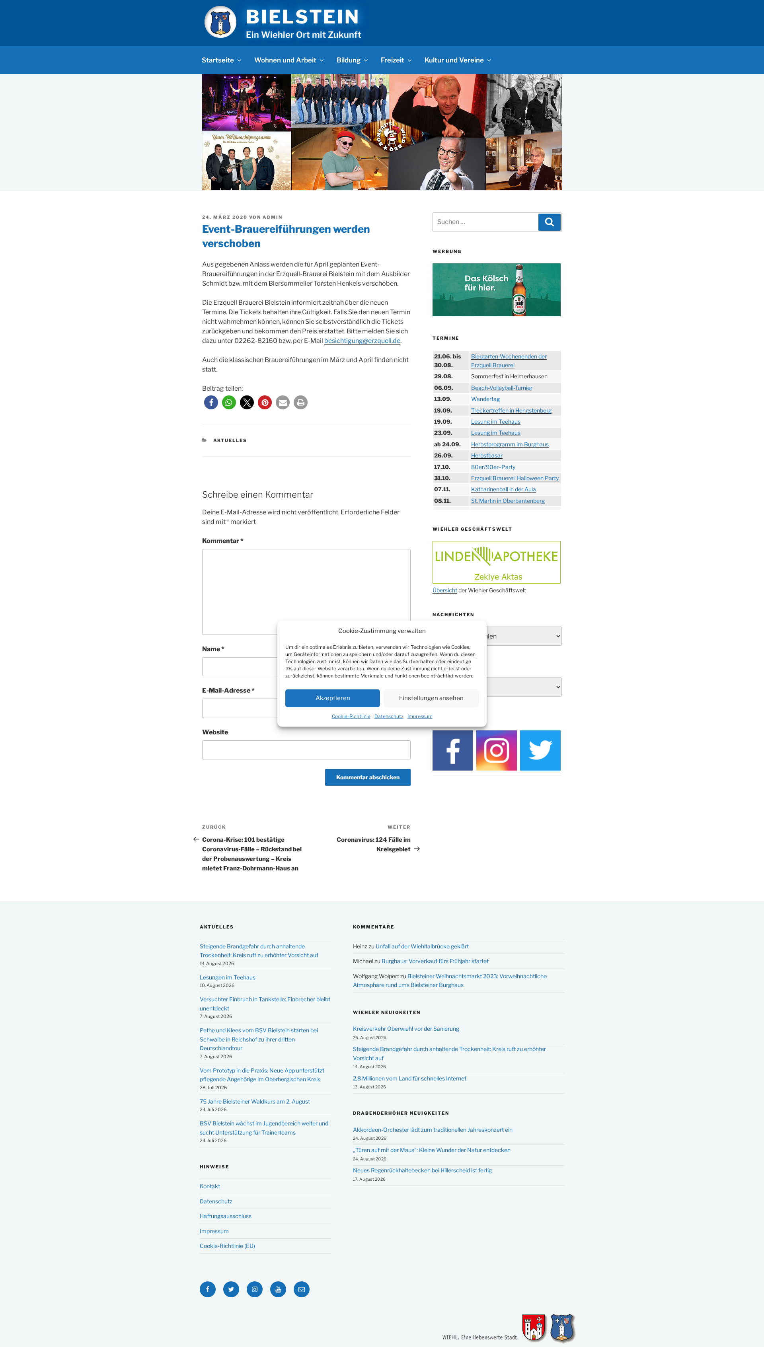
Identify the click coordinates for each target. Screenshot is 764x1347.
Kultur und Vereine (454, 60)
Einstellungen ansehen (431, 698)
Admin (273, 217)
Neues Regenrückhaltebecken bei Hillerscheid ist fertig (422, 1170)
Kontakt (210, 1186)
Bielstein (303, 17)
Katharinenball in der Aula (503, 489)
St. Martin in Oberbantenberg (508, 500)
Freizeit (392, 60)
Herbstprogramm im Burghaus (510, 444)
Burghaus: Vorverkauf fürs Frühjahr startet (435, 961)
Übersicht (445, 590)
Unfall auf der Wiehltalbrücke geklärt (422, 946)
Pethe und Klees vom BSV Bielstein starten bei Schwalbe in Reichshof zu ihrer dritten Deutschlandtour (259, 1039)
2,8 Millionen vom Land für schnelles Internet (409, 1078)
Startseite (218, 60)
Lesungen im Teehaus (227, 977)
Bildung (349, 60)
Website (215, 732)
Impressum (420, 716)
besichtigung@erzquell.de (362, 341)
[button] (211, 402)
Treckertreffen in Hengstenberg (511, 410)
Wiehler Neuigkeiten (387, 1012)
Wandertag (485, 398)
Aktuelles (230, 440)
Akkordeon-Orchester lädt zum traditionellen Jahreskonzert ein (433, 1129)
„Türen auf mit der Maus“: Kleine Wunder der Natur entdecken (432, 1150)
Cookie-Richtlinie (351, 716)
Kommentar (223, 541)
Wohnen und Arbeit (285, 60)
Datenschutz (388, 716)
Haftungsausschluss (225, 1216)
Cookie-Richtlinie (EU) (227, 1245)
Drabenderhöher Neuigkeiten (401, 1113)
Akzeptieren (333, 698)
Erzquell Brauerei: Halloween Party (515, 478)
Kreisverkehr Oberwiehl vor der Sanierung (406, 1028)
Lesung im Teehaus (495, 421)
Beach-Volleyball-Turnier (501, 387)
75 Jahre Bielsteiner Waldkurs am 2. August (255, 1101)
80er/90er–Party (493, 466)
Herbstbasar (487, 455)
